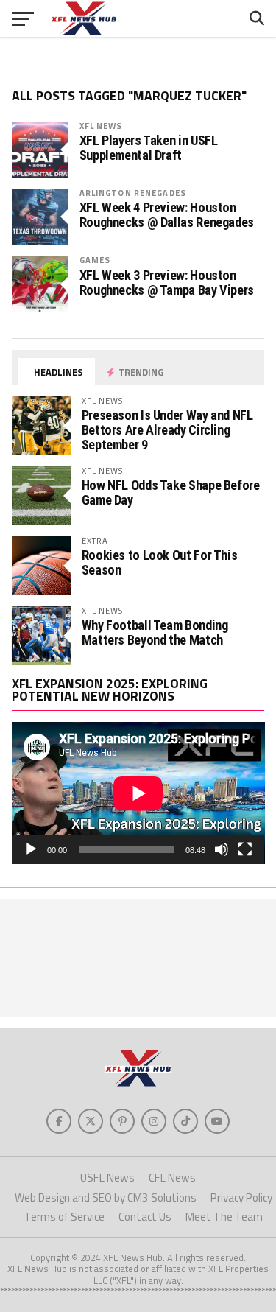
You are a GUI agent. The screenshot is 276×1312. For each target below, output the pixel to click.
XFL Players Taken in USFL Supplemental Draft (148, 148)
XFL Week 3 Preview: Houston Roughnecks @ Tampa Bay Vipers (166, 283)
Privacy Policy (241, 1197)
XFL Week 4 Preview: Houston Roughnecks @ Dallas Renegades (166, 215)
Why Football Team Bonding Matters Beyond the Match (155, 632)
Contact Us (144, 1216)
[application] (138, 793)
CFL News (172, 1177)
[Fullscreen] (245, 849)
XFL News (101, 125)
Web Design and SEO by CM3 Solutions (106, 1197)
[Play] (31, 849)
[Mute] (221, 849)
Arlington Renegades (132, 192)
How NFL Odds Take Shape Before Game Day (171, 492)
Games (95, 259)
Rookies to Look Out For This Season (160, 562)
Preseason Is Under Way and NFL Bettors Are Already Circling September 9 (167, 429)
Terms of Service (64, 1216)
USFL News (107, 1177)
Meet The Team (224, 1216)
